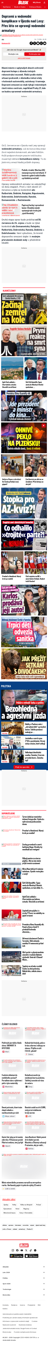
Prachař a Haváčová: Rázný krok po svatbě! (33, 831)
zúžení (15, 1229)
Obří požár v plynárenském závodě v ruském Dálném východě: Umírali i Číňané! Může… (33, 956)
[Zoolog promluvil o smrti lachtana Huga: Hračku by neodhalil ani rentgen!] (11, 848)
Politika (4, 733)
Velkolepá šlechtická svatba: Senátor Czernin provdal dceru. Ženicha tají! (34, 756)
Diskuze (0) (6, 43)
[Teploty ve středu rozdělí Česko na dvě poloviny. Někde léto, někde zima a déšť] (11, 970)
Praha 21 (30, 1229)
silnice (4, 1225)
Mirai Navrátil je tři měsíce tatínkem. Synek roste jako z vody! (33, 871)
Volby (14, 1205)
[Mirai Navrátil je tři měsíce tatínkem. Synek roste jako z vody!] (11, 873)
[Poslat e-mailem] (44, 43)
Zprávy (6, 1205)
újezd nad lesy (40, 1225)
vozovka (25, 1225)
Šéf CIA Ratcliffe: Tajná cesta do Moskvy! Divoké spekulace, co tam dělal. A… (33, 885)
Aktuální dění (8, 1199)
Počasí (38, 1205)
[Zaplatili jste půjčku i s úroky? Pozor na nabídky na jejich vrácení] (11, 915)
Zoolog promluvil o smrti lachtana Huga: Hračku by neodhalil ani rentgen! (32, 847)
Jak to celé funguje (24, 58)
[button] (16, 1256)
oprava (10, 1225)
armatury (22, 1229)
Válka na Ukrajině (26, 1205)
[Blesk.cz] (23, 2)
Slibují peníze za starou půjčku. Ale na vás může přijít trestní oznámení (31, 861)
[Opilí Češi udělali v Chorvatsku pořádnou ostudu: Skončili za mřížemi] (11, 901)
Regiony (26, 1209)
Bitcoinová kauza (9, 1213)
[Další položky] (45, 7)
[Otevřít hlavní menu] (2, 2)
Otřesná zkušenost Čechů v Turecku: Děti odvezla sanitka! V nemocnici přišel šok (33, 942)
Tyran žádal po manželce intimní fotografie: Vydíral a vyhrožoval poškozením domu (33, 820)
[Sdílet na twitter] (34, 43)
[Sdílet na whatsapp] (41, 43)
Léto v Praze (6, 1229)
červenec (18, 1225)
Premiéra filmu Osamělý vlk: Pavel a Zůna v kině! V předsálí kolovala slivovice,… (33, 928)
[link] (12, 1250)
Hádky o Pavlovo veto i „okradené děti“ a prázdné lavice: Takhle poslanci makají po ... (35, 728)
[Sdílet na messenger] (38, 43)
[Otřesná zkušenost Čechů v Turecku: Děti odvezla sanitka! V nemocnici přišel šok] (11, 942)
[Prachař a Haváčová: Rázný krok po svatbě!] (11, 834)
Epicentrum (8, 1209)
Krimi (17, 1209)
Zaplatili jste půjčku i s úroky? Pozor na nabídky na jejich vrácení (33, 913)
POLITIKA (6, 686)
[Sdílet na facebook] (31, 43)
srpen (32, 1225)
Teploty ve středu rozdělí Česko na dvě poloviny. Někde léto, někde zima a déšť (32, 970)
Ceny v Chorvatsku (25, 1213)
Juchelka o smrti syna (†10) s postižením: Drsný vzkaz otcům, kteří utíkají (35, 741)
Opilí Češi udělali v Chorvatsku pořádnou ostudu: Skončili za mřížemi (33, 899)
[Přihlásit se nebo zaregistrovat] (44, 2)
